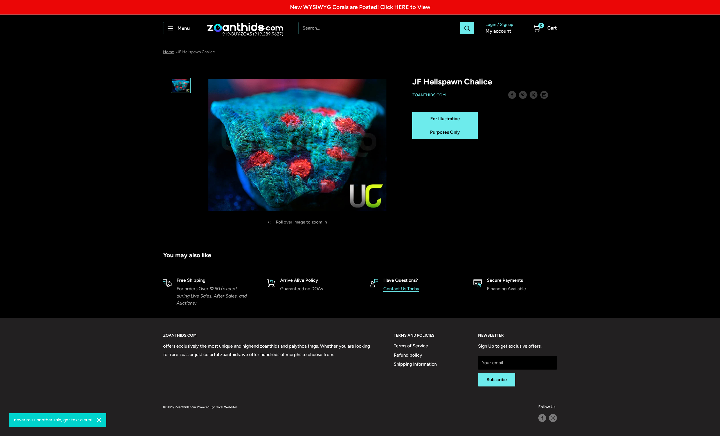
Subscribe (497, 379)
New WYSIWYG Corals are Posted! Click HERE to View (360, 7)
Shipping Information (415, 364)
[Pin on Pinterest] (523, 94)
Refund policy (408, 355)
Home (168, 52)
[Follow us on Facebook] (542, 418)
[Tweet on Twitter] (533, 94)
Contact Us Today (401, 288)
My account (498, 31)
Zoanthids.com (429, 95)
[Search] (467, 28)
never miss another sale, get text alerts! (53, 420)
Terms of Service (411, 345)
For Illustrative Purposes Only (445, 125)
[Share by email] (544, 94)
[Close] (99, 420)
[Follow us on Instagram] (553, 418)
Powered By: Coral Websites (217, 407)
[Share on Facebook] (512, 94)
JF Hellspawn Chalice (196, 52)
